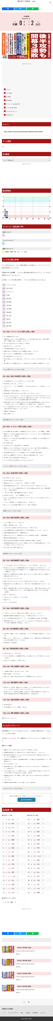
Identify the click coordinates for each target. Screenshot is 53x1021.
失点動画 (8, 97)
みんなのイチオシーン (11, 111)
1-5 (35, 831)
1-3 (9, 831)
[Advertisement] (26, 74)
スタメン (8, 89)
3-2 (35, 823)
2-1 (9, 840)
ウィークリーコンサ (13, 1013)
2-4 (9, 872)
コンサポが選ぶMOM (11, 107)
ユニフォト (43, 1013)
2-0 (35, 872)
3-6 (8, 902)
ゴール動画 (9, 93)
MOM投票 (35, 1013)
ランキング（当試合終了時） (13, 104)
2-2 (9, 864)
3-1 (9, 836)
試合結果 (28, 1013)
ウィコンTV (11, 738)
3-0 (35, 892)
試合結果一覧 (9, 115)
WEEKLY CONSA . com (26, 1)
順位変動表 (9, 100)
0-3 (9, 823)
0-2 (9, 819)
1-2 (9, 884)
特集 (22, 1013)
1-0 (9, 848)
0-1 (9, 844)
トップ (3, 1013)
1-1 (9, 876)
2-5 (35, 880)
